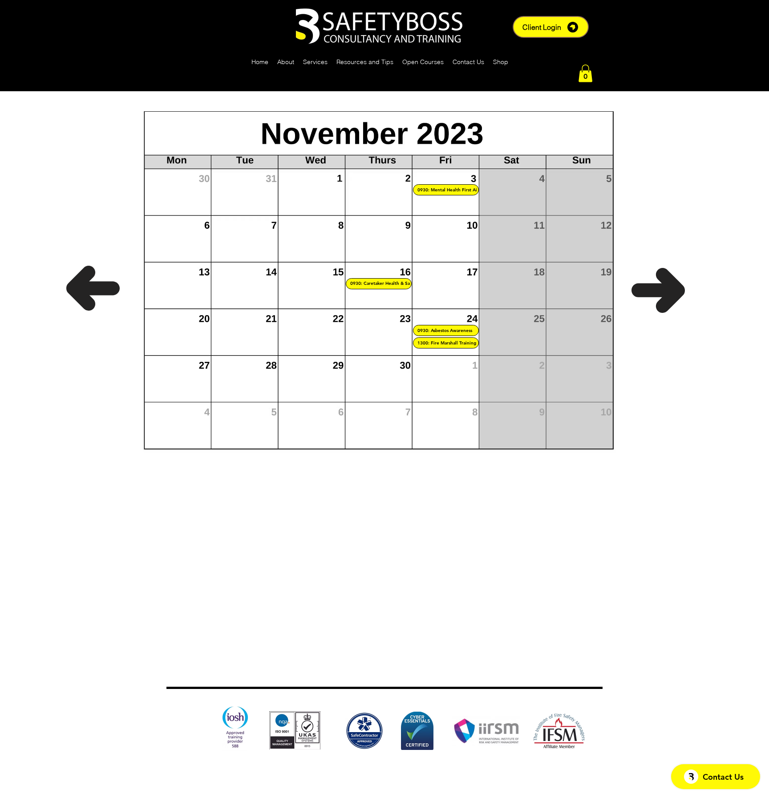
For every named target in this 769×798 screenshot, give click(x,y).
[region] (446, 189)
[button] (585, 73)
